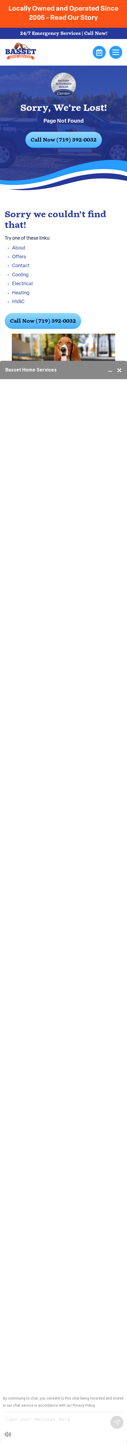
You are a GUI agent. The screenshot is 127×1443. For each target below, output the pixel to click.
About (18, 248)
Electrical (22, 284)
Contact (21, 266)
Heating (21, 293)
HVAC (18, 302)
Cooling (20, 275)
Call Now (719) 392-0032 (64, 139)
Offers (19, 257)
